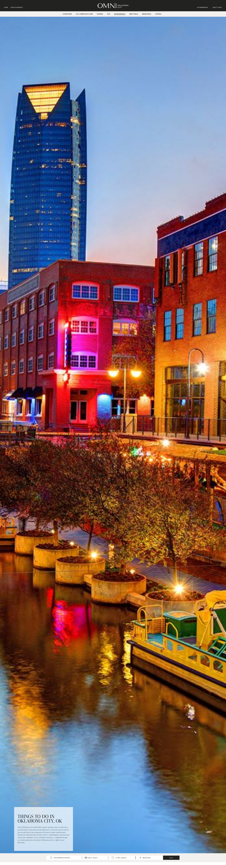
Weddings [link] (146, 14)
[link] (203, 7)
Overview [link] (67, 14)
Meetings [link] (133, 14)
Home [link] (6, 7)
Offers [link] (158, 14)
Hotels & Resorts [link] (17, 7)
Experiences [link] (119, 14)
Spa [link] (108, 14)
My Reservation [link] (202, 7)
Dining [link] (100, 14)
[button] (217, 7)
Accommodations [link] (84, 14)
